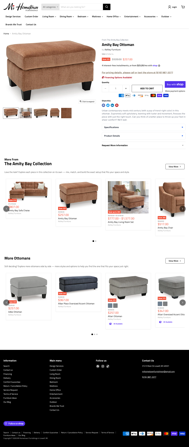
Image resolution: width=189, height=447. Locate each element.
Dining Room (66, 16)
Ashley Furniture (113, 49)
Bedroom (82, 16)
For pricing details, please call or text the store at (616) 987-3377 (137, 72)
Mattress (96, 16)
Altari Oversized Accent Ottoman (173, 314)
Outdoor (165, 16)
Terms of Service (10, 394)
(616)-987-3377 (149, 377)
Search (6, 366)
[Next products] (183, 209)
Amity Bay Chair (165, 227)
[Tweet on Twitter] (108, 105)
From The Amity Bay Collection (115, 40)
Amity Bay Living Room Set (121, 222)
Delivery (7, 378)
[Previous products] (6, 209)
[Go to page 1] (93, 241)
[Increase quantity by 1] (126, 88)
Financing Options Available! (118, 77)
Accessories (150, 16)
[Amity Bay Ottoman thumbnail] (10, 113)
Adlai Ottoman (15, 311)
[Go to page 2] (95, 241)
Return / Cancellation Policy (15, 386)
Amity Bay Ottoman (67, 218)
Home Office (113, 16)
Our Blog (7, 402)
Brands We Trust (14, 24)
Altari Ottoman (115, 316)
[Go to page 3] (97, 334)
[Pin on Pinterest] (116, 105)
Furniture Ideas (10, 398)
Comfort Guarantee (11, 382)
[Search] (106, 7)
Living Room (48, 16)
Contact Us (31, 24)
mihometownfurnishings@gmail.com (158, 371)
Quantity (105, 82)
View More (173, 166)
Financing (7, 374)
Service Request (10, 390)
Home (6, 33)
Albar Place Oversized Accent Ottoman (76, 303)
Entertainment (131, 16)
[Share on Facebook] (103, 105)
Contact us (8, 370)
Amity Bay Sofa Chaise (19, 210)
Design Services (13, 16)
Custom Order (31, 16)
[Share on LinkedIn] (112, 105)
